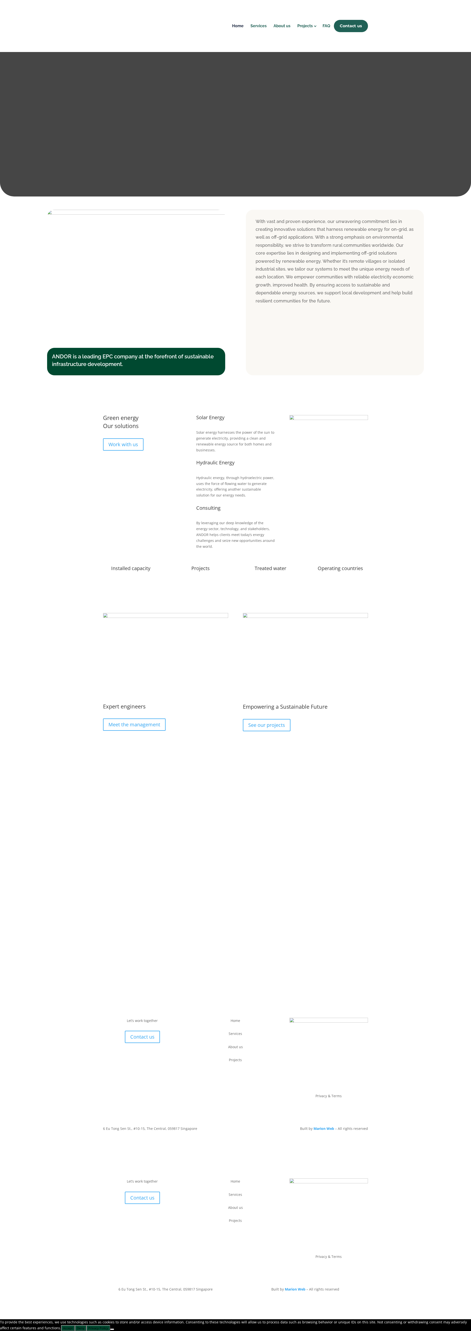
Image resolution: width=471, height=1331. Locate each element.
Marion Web (324, 1128)
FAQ (326, 26)
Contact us (351, 26)
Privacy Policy (98, 1328)
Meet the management (134, 724)
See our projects (266, 725)
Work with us (123, 444)
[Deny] (112, 1329)
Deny (80, 1328)
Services (258, 26)
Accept (68, 1328)
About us (282, 26)
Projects (305, 26)
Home (238, 26)
